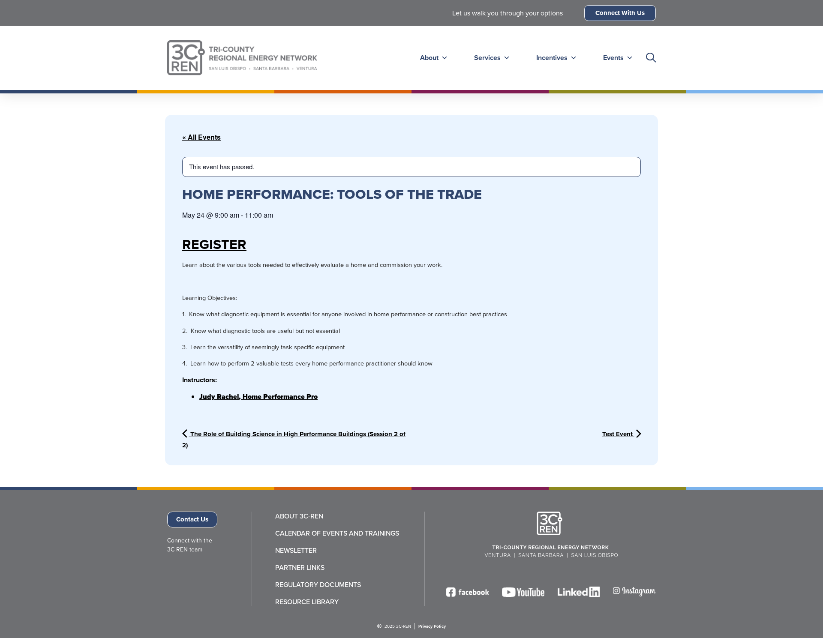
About (429, 58)
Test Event (618, 434)
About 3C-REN (299, 516)
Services (487, 58)
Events (613, 58)
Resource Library (307, 601)
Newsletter (296, 550)
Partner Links (299, 567)
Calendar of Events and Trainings (337, 533)
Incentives (552, 58)
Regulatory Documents (318, 584)
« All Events (201, 137)
